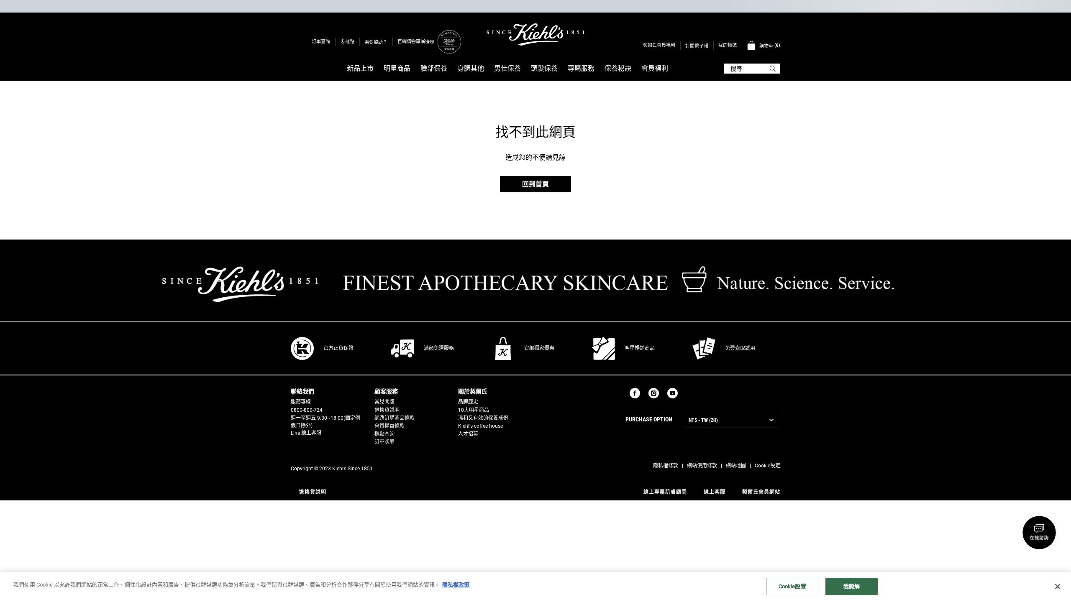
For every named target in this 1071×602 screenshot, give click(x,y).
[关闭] (1057, 586)
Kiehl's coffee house (480, 426)
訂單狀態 (384, 442)
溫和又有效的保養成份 (483, 418)
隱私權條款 (665, 466)
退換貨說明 (387, 410)
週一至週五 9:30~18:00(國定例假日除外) (325, 422)
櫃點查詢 (384, 434)
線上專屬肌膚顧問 (665, 492)
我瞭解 (851, 586)
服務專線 (301, 402)
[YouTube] (672, 393)
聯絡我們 (302, 391)
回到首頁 (535, 184)
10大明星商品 (473, 410)
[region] (535, 587)
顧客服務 (386, 391)
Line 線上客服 (306, 433)
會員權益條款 (389, 426)
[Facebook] (634, 393)
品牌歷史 (468, 402)
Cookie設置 (792, 586)
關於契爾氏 (472, 391)
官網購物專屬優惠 (415, 41)
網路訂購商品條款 (394, 418)
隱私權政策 (455, 585)
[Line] (686, 393)
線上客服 (714, 492)
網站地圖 (736, 466)
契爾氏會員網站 (761, 492)
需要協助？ (375, 42)
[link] (449, 41)
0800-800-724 (307, 410)
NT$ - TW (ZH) (703, 420)
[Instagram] (653, 393)
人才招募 (468, 434)
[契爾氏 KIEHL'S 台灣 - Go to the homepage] (535, 34)
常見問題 (384, 402)
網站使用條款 (702, 466)
